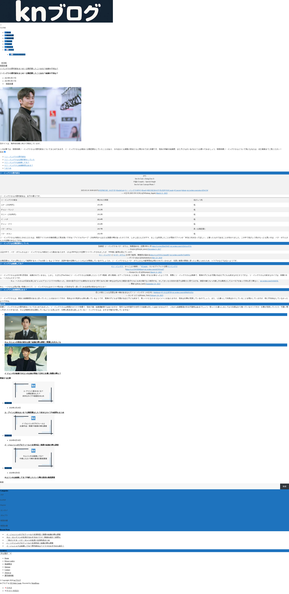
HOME (4, 63)
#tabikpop (157, 292)
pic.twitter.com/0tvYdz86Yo (180, 255)
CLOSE (3, 28)
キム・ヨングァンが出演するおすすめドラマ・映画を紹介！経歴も (33, 537)
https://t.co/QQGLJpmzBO (159, 255)
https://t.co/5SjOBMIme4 (135, 269)
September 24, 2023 (153, 284)
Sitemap (9, 41)
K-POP (3, 500)
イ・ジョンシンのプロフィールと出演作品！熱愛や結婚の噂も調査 (32, 445)
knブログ (17, 580)
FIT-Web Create (15, 583)
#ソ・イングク (130, 190)
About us (9, 47)
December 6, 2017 (154, 249)
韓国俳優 (10, 38)
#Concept (177, 190)
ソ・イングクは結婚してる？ (17, 162)
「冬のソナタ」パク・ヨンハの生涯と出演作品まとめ (28, 540)
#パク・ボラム (119, 255)
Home (8, 32)
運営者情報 (9, 575)
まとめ (8, 168)
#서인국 (112, 190)
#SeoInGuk (120, 190)
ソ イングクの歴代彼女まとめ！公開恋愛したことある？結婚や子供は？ (29, 69)
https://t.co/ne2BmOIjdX (161, 246)
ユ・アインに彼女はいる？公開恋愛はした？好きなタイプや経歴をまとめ (34, 412)
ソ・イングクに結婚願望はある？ (19, 165)
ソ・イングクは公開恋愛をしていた (20, 160)
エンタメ (4, 510)
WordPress (35, 583)
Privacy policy (10, 561)
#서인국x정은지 (161, 190)
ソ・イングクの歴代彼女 (15, 157)
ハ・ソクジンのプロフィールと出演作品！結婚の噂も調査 (29, 543)
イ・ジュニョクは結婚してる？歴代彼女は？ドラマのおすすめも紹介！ (35, 546)
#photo (183, 190)
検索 (2, 482)
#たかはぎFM (166, 292)
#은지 (138, 190)
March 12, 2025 (156, 272)
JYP (1, 495)
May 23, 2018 (157, 258)
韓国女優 (10, 35)
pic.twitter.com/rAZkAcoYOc (181, 246)
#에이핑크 (151, 190)
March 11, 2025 (162, 193)
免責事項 (8, 564)
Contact (9, 44)
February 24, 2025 (156, 295)
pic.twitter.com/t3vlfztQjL (269, 281)
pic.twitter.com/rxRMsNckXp (182, 292)
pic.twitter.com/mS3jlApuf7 (154, 269)
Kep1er (3, 505)
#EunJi (143, 190)
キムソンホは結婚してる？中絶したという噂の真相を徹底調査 (30, 477)
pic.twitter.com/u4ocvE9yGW (197, 190)
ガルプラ (4, 515)
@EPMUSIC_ (104, 190)
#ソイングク (173, 266)
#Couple (171, 190)
